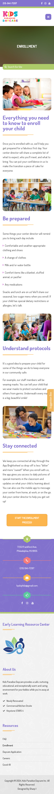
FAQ (4, 738)
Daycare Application (12, 751)
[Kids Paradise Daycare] (10, 17)
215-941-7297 (10, 3)
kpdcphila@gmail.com (27, 585)
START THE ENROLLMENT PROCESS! (27, 520)
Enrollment (8, 745)
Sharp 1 (33, 788)
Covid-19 (7, 764)
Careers (6, 758)
